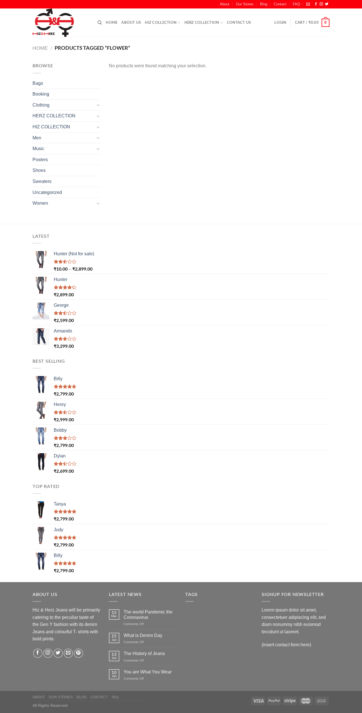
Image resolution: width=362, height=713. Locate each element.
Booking (41, 94)
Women (40, 203)
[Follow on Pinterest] (78, 653)
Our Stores (245, 4)
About (224, 4)
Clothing (41, 105)
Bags (38, 83)
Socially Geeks (130, 705)
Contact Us (239, 22)
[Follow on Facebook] (316, 4)
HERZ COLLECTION (201, 22)
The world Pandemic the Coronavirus (148, 615)
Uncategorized (47, 192)
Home (111, 22)
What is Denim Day (143, 635)
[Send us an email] (68, 653)
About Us (131, 22)
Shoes (39, 170)
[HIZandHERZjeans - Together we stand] (61, 22)
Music (38, 148)
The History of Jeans (144, 653)
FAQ (296, 4)
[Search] (100, 22)
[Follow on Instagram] (321, 4)
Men (37, 137)
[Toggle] (98, 104)
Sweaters (42, 181)
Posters (40, 159)
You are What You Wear (148, 671)
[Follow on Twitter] (326, 4)
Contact (280, 4)
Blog (263, 4)
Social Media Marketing (90, 705)
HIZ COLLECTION (160, 22)
